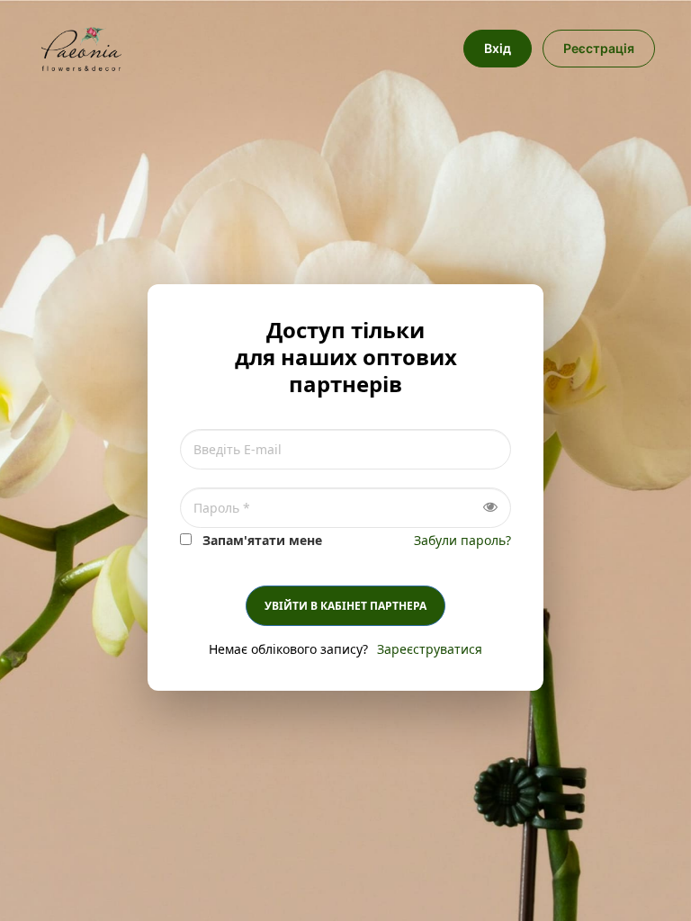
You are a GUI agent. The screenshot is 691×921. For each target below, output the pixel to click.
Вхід (497, 48)
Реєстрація (598, 48)
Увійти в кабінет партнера (345, 605)
